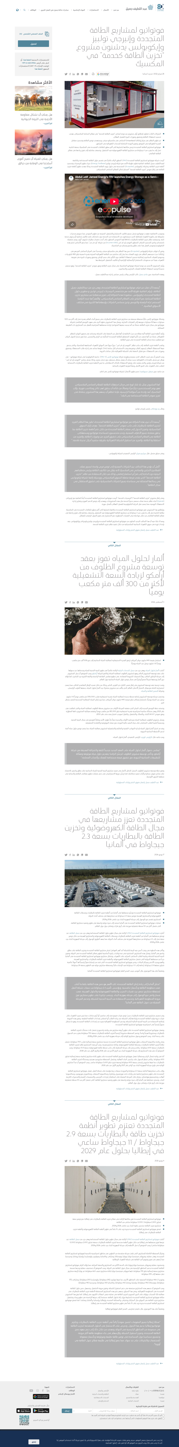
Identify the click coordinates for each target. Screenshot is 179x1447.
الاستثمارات (70, 1387)
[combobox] (82, 1411)
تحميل (34, 43)
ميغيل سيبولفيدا (146, 371)
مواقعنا (161, 1397)
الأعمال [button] (106, 10)
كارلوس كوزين (146, 737)
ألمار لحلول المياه (152, 670)
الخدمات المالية (133, 1401)
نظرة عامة (135, 1390)
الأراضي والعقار (103, 1390)
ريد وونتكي (155, 408)
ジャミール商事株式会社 (154, 1390)
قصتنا (162, 1394)
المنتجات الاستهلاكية (101, 1397)
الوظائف (72, 1390)
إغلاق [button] (34, 1442)
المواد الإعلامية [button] (79, 10)
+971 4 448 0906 (29, 62)
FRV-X (103, 356)
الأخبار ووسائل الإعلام (66, 1394)
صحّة (137, 1394)
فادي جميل (143, 274)
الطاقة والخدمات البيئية (100, 1394)
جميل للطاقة (74, 932)
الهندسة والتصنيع (132, 1397)
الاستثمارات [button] (94, 10)
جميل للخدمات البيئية (126, 670)
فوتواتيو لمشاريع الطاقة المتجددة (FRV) (143, 932)
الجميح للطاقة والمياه (149, 690)
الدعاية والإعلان (103, 1401)
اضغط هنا (27, 59)
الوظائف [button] (33, 10)
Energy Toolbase (98, 163)
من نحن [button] (116, 10)
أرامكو (94, 673)
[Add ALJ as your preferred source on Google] (103, 74)
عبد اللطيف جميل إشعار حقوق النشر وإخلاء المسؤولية (137, 529)
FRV (124, 160)
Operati (160, 501)
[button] (18, 10)
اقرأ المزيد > (47, 123)
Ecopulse (129, 166)
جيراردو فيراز (141, 453)
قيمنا (162, 1401)
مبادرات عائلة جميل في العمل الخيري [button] (55, 10)
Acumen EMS (111, 242)
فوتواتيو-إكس (113, 356)
